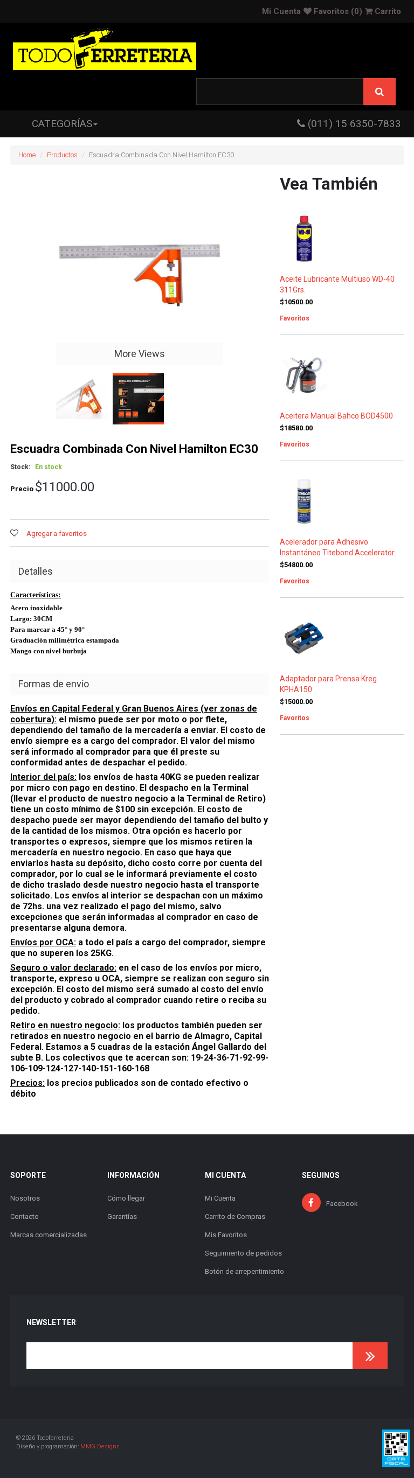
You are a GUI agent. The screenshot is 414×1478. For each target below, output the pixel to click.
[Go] (370, 1355)
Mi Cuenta (281, 11)
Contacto (24, 1216)
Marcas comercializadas (48, 1235)
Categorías (62, 123)
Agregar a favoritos (56, 533)
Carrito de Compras (235, 1216)
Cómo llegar (126, 1198)
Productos (62, 155)
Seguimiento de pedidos (243, 1253)
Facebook (342, 1204)
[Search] (379, 91)
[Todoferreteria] (104, 50)
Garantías (122, 1216)
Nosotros (25, 1198)
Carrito (386, 11)
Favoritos (337, 11)
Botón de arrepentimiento (244, 1271)
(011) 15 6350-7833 (353, 123)
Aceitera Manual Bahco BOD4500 (336, 416)
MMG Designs (100, 1446)
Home (27, 155)
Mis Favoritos (226, 1235)
